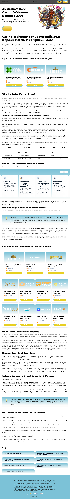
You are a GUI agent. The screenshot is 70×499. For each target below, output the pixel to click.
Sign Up (65, 1)
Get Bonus (14, 85)
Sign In (59, 1)
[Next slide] (66, 172)
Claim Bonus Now (7, 28)
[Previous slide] (62, 172)
